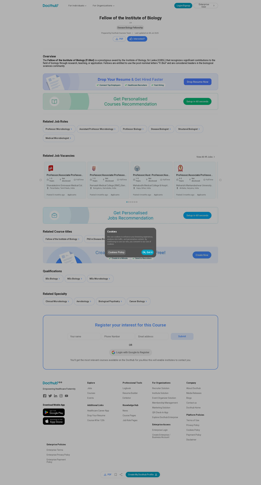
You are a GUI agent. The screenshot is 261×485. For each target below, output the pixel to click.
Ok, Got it (148, 252)
